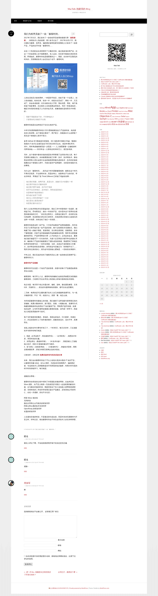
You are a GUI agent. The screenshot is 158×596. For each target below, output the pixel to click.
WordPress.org (105, 358)
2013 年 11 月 (105, 244)
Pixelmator (118, 116)
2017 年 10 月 (105, 192)
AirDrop (102, 108)
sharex (103, 330)
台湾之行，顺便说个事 (67, 572)
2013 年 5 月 (104, 257)
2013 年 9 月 (104, 248)
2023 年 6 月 (104, 159)
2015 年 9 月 (104, 209)
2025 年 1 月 (104, 148)
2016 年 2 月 (104, 203)
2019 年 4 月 (104, 186)
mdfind (124, 113)
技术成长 (130, 122)
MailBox (114, 113)
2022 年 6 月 (104, 167)
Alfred (107, 107)
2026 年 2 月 (104, 136)
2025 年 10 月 (105, 140)
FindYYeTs (121, 111)
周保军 (27, 483)
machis (102, 113)
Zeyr (102, 342)
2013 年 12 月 (105, 242)
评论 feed (104, 356)
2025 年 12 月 (105, 138)
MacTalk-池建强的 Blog (79, 8)
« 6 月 (101, 303)
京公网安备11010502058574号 (59, 588)
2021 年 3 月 (104, 180)
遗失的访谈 (121, 124)
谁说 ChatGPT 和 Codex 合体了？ (111, 82)
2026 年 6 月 (104, 132)
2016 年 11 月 (105, 198)
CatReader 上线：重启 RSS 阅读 (110, 84)
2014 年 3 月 (104, 236)
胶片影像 (50, 21)
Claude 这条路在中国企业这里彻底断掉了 (113, 96)
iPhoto (126, 111)
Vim (116, 119)
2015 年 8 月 (104, 211)
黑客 (127, 124)
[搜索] (131, 35)
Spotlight (103, 119)
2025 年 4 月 (104, 146)
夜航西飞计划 (27, 21)
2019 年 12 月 (105, 184)
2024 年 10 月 (105, 153)
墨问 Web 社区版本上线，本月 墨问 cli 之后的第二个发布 (117, 88)
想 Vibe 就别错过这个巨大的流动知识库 (112, 86)
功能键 (101, 122)
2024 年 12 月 (105, 150)
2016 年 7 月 (104, 200)
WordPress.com (104, 588)
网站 (59, 551)
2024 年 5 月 (104, 155)
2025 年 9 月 (104, 142)
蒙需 (102, 338)
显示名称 (61, 540)
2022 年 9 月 (104, 163)
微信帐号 (114, 122)
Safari (123, 116)
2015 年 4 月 (104, 215)
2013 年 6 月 (104, 255)
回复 (25, 448)
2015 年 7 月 (104, 213)
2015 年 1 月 (104, 217)
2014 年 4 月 (104, 234)
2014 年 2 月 (104, 238)
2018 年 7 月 (104, 190)
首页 (15, 21)
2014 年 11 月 (105, 221)
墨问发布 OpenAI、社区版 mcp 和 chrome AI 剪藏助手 (116, 98)
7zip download (105, 322)
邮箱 (59, 545)
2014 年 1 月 (104, 240)
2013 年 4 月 (104, 259)
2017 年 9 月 (104, 194)
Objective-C (106, 116)
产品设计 (127, 119)
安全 (110, 122)
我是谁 (40, 21)
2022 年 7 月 (104, 165)
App (113, 107)
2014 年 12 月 (105, 219)
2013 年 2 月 (104, 263)
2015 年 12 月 (105, 207)
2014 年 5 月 (104, 232)
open (113, 116)
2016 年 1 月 (104, 205)
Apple (117, 108)
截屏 (126, 122)
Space (127, 116)
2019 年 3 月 (104, 188)
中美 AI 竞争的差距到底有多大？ (110, 90)
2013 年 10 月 (105, 246)
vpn (119, 119)
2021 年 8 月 (104, 176)
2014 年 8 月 (104, 228)
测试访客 (103, 317)
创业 (132, 119)
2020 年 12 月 (105, 182)
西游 (113, 124)
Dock (109, 111)
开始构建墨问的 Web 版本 (108, 94)
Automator (130, 108)
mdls (128, 113)
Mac (130, 111)
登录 (102, 352)
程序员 (109, 124)
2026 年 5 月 (104, 134)
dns (106, 111)
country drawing (105, 313)
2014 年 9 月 (104, 226)
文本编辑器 (104, 124)
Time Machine (110, 119)
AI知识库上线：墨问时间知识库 (110, 92)
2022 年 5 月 (104, 169)
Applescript (123, 108)
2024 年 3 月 (104, 157)
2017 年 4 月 (104, 196)
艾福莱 (103, 336)
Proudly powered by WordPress (78, 588)
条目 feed (104, 354)
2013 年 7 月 (104, 252)
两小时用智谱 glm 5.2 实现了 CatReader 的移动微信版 (116, 80)
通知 (116, 124)
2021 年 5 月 (104, 178)
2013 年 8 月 (104, 250)
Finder (115, 111)
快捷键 (121, 121)
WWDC (122, 119)
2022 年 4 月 (104, 171)
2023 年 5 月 (104, 161)
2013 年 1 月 (104, 265)
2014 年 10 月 (105, 223)
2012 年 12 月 (105, 267)
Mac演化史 (107, 113)
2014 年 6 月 (104, 230)
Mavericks (119, 113)
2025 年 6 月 (104, 144)
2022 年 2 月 (104, 173)
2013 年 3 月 (104, 261)
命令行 (106, 122)
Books (102, 111)
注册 (102, 350)
